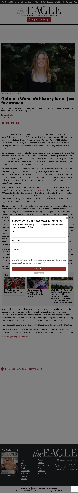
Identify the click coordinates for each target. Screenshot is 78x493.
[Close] (67, 218)
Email (14, 231)
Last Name (16, 249)
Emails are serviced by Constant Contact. (31, 263)
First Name (16, 240)
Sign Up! (39, 269)
